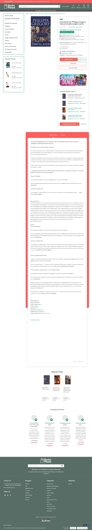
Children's (7, 26)
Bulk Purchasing (28, 495)
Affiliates (27, 493)
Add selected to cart (69, 124)
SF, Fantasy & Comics (11, 49)
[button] (73, 80)
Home (27, 13)
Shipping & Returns (29, 488)
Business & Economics (11, 23)
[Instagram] (5, 495)
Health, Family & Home (11, 38)
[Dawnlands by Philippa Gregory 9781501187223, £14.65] (57, 379)
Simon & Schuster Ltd (38, 309)
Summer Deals (9, 15)
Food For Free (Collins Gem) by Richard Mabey (22, 82)
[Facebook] (10, 495)
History (7, 40)
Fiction (7, 35)
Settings (66, 528)
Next (22, 59)
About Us (27, 483)
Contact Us (27, 490)
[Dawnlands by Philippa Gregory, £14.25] (46, 379)
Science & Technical (10, 46)
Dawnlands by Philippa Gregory (75, 101)
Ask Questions (73, 68)
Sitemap (27, 499)
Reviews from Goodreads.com (78, 361)
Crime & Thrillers (9, 29)
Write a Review (79, 27)
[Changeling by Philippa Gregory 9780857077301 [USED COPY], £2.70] (67, 379)
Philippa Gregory (37, 304)
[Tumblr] (7, 495)
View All (70, 483)
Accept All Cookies (82, 528)
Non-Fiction (8, 43)
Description (53, 135)
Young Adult (8, 52)
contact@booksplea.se (10, 487)
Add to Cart (17, 70)
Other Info (27, 497)
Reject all (73, 528)
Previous (20, 59)
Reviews (62, 135)
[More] (22, 16)
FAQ (26, 486)
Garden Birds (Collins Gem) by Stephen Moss (21, 72)
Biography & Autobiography (12, 19)
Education (7, 32)
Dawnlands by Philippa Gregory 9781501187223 (56, 389)
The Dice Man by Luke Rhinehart (19, 62)
